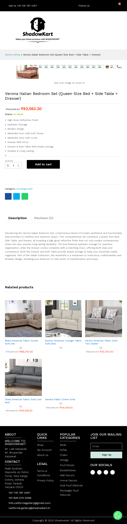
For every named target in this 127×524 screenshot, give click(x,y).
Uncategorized (24, 188)
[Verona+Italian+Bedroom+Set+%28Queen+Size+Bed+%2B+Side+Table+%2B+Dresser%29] (16, 196)
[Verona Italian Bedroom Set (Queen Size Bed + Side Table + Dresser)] (8, 196)
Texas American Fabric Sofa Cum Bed (23, 401)
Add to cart (43, 164)
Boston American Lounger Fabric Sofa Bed (63, 342)
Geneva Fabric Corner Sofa (60, 399)
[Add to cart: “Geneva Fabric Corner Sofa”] (55, 394)
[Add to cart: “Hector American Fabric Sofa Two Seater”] (95, 335)
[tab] (17, 219)
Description (17, 218)
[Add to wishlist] (11, 176)
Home (8, 54)
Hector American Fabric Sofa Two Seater (101, 342)
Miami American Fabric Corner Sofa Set (21, 342)
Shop (17, 54)
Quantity (9, 161)
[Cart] (118, 5)
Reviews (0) (43, 218)
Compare (20, 176)
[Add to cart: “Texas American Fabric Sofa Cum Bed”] (15, 394)
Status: (9, 114)
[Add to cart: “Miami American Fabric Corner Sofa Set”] (15, 335)
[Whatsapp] (117, 515)
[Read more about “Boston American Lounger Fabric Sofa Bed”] (55, 335)
